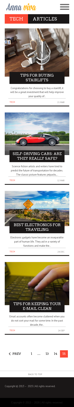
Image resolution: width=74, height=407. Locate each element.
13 (47, 354)
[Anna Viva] (21, 7)
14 (55, 354)
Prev (16, 354)
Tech (12, 101)
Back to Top (35, 374)
